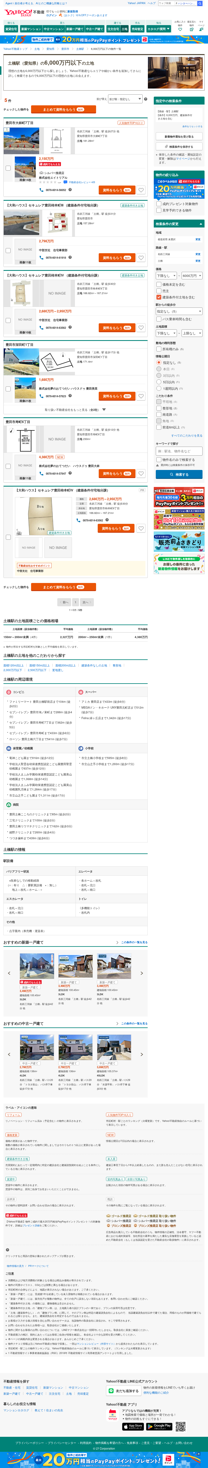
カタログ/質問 (157, 29)
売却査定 (137, 29)
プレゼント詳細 (31, 1225)
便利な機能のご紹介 (156, 1392)
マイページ (183, 158)
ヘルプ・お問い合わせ (178, 1443)
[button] (9, 959)
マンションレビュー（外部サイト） (96, 1343)
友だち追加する (127, 1390)
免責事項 (132, 1443)
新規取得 (72, 11)
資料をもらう (116, 190)
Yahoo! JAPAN (136, 3)
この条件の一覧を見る (134, 942)
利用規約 (85, 1443)
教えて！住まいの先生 (49, 1410)
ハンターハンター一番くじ (187, 3)
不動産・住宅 (12, 1387)
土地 (124, 29)
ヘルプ (152, 3)
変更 (198, 239)
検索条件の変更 (167, 223)
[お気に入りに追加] (140, 190)
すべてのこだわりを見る (187, 435)
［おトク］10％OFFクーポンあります (84, 15)
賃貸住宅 (11, 29)
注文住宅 (113, 29)
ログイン (51, 15)
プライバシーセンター (62, 1443)
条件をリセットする (192, 126)
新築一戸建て (74, 29)
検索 (200, 3)
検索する (182, 474)
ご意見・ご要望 (151, 1443)
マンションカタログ (16, 1410)
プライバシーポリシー (29, 1443)
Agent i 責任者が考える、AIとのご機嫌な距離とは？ (36, 3)
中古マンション (54, 29)
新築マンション (31, 29)
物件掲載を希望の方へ (109, 1443)
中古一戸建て (94, 29)
